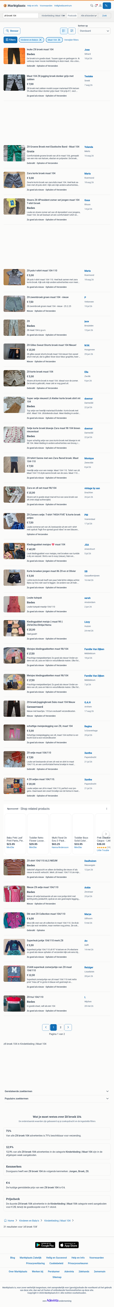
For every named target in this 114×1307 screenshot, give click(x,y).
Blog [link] (12, 1257)
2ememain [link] (99, 1271)
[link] (14, 5)
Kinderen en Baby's (29, 40)
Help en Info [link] (78, 1257)
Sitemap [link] (57, 1277)
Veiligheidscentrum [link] (63, 5)
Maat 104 (52, 40)
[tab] (64, 31)
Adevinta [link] (69, 1271)
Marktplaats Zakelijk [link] (30, 1257)
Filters (12, 39)
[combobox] (21, 15)
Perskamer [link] (54, 1271)
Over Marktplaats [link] (18, 1271)
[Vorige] (46, 1027)
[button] (96, 5)
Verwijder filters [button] (71, 40)
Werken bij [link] (37, 1271)
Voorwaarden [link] (46, 5)
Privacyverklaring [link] (35, 1263)
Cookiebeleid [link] (56, 1263)
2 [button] (60, 1027)
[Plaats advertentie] (107, 5)
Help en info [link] (32, 5)
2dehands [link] (84, 1271)
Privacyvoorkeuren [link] (78, 1263)
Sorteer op (83, 26)
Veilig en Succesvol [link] (56, 1257)
